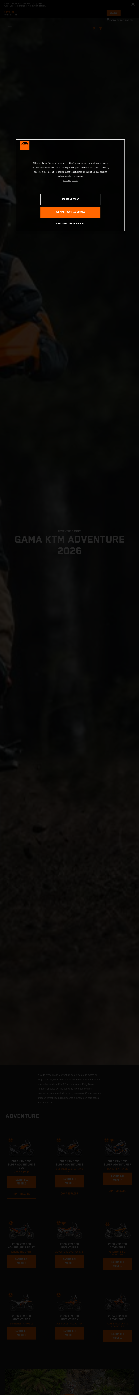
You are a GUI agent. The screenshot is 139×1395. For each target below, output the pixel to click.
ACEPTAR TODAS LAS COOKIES (70, 212)
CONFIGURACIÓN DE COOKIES (70, 224)
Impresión (75, 181)
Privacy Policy (67, 181)
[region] (70, 185)
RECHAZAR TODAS (70, 199)
